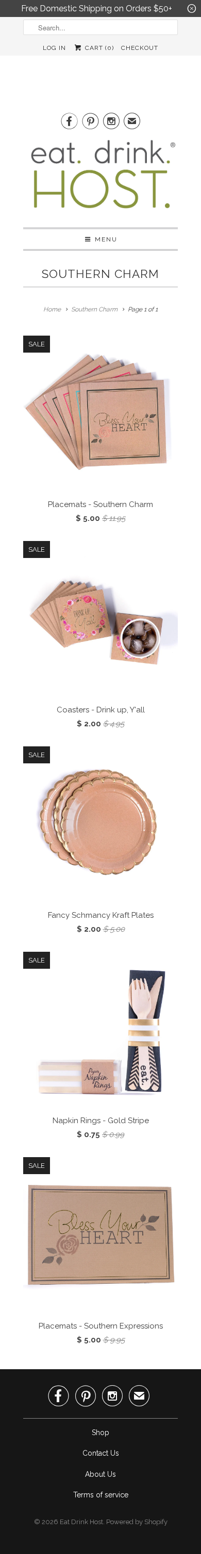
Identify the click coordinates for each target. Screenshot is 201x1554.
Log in (54, 47)
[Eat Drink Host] (100, 178)
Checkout (139, 47)
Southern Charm (100, 274)
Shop (100, 1432)
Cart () (98, 47)
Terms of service (100, 1495)
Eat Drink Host (81, 1522)
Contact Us (100, 1453)
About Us (100, 1474)
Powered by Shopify (136, 1522)
